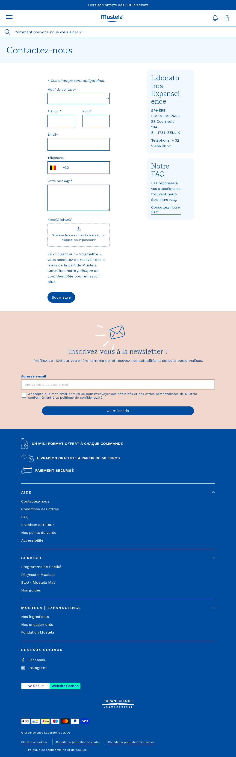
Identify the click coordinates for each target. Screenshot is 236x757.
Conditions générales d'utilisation (131, 742)
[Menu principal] (9, 17)
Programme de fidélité (41, 567)
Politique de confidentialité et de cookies (57, 749)
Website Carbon (65, 686)
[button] (215, 18)
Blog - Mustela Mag (38, 582)
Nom (87, 111)
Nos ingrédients (35, 616)
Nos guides (31, 590)
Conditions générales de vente (77, 742)
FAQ (24, 517)
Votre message (60, 181)
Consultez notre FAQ (165, 209)
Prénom (54, 111)
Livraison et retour (37, 525)
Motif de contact (61, 89)
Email (52, 134)
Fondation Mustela (37, 632)
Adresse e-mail (33, 376)
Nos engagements (37, 624)
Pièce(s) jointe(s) (59, 219)
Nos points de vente (38, 532)
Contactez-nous (35, 501)
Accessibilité (32, 540)
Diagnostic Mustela (38, 574)
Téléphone (55, 158)
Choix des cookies (34, 742)
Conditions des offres (40, 509)
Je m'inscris (118, 410)
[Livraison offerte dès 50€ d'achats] (118, 5)
